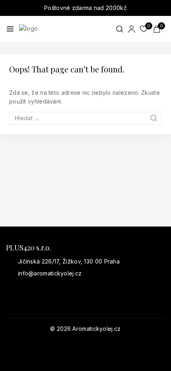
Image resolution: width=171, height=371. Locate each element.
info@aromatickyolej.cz (50, 273)
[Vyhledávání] (85, 118)
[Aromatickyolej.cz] (59, 28)
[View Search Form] (119, 29)
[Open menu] (10, 29)
